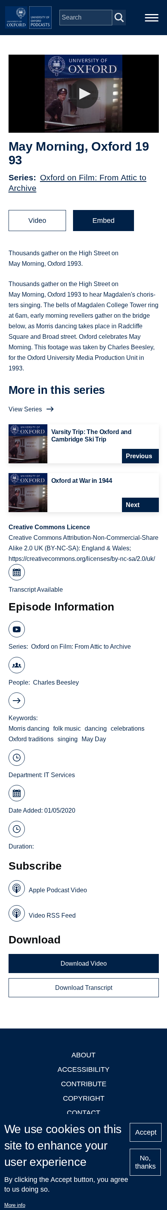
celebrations (127, 728)
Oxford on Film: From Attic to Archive (81, 646)
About (83, 1055)
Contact (83, 1113)
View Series (25, 409)
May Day (94, 739)
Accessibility (83, 1069)
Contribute (83, 1084)
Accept (146, 1132)
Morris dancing (29, 728)
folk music (67, 728)
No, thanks (145, 1162)
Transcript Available (36, 589)
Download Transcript (83, 987)
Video (37, 220)
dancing (96, 728)
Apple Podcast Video (58, 890)
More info (14, 1205)
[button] (83, 94)
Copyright (83, 1098)
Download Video (84, 963)
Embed (103, 220)
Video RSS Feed (52, 915)
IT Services (59, 775)
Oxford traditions (31, 739)
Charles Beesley (56, 682)
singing (67, 739)
